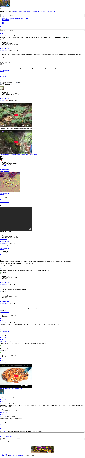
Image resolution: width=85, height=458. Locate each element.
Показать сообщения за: (9, 431)
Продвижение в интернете (24, 154)
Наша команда (11, 455)
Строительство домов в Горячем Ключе (48, 11)
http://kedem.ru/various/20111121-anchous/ (7, 246)
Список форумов (5, 18)
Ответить (2, 433)
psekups (6, 100)
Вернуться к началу (3, 76)
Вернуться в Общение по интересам (6, 436)
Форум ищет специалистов (4, 154)
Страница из (9, 31)
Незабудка (7, 35)
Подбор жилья (23, 11)
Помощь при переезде (38, 11)
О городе (19, 11)
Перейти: (2, 438)
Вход (3, 23)
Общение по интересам (24, 18)
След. (4, 431)
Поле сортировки (22, 431)
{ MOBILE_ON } (5, 455)
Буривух (6, 403)
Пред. (2, 431)
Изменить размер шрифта (6, 19)
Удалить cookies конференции (19, 455)
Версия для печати (5, 20)
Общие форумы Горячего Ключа (14, 18)
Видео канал (15, 11)
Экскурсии (2, 388)
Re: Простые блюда (4, 33)
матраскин (7, 80)
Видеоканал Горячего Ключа (15, 154)
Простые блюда (4, 26)
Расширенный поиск (4, 16)
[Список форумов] (5, 6)
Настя (6, 362)
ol (5, 416)
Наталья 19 (7, 50)
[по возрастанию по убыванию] (37, 431)
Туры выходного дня (30, 11)
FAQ (3, 22)
